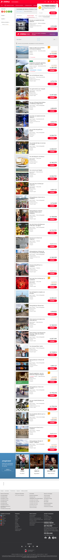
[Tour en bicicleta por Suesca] (22, 80)
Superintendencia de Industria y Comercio (37, 522)
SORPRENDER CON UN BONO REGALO (36, 498)
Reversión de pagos (47, 519)
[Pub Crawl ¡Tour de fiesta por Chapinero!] (22, 188)
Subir (55, 39)
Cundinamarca (12, 490)
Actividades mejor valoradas (34, 501)
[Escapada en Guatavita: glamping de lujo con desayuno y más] (22, 66)
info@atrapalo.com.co (50, 535)
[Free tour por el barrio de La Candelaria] (22, 432)
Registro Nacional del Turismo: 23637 (33, 556)
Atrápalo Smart (17, 530)
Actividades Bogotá (4, 495)
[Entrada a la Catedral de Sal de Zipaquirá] (22, 25)
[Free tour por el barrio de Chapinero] (22, 242)
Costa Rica (4, 518)
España (3, 519)
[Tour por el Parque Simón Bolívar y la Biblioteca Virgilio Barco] (22, 107)
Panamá (3, 523)
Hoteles (16, 516)
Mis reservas (46, 515)
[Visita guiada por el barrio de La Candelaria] (22, 202)
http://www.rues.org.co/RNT (32, 557)
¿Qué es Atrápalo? (33, 515)
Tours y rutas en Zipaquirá (19, 495)
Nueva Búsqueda (36, 5)
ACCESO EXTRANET (47, 504)
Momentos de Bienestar (34, 495)
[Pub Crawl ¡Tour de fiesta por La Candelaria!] (22, 283)
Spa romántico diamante (51, 464)
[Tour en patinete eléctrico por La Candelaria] (22, 418)
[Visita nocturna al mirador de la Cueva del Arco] (22, 323)
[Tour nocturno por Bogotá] (22, 174)
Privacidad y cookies (33, 520)
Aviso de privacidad (46, 16)
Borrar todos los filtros (28, 11)
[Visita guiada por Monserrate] (22, 310)
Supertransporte (32, 523)
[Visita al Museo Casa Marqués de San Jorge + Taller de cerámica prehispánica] (22, 337)
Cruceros (16, 520)
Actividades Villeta (4, 503)
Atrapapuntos (17, 526)
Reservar (52, 29)
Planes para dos (32, 496)
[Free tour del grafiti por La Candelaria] (22, 269)
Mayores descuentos (33, 506)
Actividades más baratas (34, 503)
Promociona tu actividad (48, 506)
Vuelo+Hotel (17, 518)
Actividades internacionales (5, 508)
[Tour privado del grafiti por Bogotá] (22, 134)
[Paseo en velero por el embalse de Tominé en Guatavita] (22, 52)
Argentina (3, 515)
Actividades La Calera (4, 498)
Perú (3, 524)
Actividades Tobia (4, 501)
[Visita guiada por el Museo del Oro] (22, 364)
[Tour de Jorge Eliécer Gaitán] (22, 351)
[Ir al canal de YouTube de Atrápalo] (37, 546)
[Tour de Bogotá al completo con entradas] (22, 296)
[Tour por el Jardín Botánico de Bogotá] (22, 405)
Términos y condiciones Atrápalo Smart (36, 519)
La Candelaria (31, 376)
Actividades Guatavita (4, 504)
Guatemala (4, 520)
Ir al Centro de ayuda (47, 516)
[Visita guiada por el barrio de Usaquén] (22, 391)
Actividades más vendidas (34, 500)
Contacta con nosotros (48, 518)
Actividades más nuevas (34, 504)
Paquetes (16, 519)
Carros (16, 522)
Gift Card (16, 527)
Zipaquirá (18, 490)
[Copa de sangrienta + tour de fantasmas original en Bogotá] (22, 378)
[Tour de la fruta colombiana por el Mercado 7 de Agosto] (22, 229)
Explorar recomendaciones (7, 470)
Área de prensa (32, 516)
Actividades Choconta (4, 500)
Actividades (7, 490)
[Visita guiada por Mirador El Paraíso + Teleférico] (22, 445)
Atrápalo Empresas (18, 529)
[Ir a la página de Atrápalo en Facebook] (29, 546)
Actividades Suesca (4, 496)
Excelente (20, 382)
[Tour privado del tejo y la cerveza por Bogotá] (22, 147)
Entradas (16, 523)
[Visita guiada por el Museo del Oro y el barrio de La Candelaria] (22, 256)
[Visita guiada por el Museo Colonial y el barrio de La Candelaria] (22, 215)
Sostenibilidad (32, 524)
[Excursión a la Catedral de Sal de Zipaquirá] (22, 120)
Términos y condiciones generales (35, 518)
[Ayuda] (54, 1)
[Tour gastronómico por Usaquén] (22, 93)
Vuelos (16, 515)
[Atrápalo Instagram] (33, 546)
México (3, 522)
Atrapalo (2, 490)
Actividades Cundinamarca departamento (5, 507)
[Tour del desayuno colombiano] (22, 161)
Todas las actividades (33, 507)
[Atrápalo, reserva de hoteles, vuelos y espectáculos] (5, 2)
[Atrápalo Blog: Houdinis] (22, 546)
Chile (3, 516)
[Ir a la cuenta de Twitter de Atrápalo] (25, 546)
